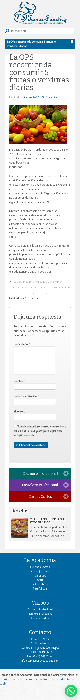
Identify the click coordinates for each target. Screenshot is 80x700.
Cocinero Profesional (40, 473)
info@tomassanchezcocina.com (40, 660)
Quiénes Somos (40, 567)
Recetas (20, 511)
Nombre (19, 381)
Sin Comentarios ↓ (52, 97)
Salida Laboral (40, 584)
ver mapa (52, 648)
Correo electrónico (25, 396)
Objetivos (40, 575)
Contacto (40, 632)
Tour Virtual (40, 588)
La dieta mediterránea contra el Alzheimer (38, 281)
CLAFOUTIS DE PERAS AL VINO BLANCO (48, 520)
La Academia (40, 560)
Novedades (31, 298)
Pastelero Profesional (40, 485)
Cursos (40, 602)
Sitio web (19, 411)
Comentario (22, 344)
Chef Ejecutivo (40, 571)
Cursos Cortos (40, 496)
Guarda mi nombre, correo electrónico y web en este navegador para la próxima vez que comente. (40, 431)
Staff (40, 580)
